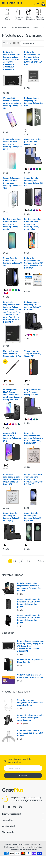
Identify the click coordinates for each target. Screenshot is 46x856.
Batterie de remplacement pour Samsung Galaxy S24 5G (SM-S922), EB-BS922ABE (12, 479)
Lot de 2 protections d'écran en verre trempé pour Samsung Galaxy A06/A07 (12, 224)
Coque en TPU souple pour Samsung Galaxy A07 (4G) (12, 437)
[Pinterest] (14, 807)
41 (30, 561)
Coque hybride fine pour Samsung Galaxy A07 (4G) (32, 392)
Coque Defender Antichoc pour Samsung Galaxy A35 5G (12, 262)
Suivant (41, 561)
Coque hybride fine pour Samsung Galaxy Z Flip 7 (32, 141)
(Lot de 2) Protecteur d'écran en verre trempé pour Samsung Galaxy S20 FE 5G (12, 144)
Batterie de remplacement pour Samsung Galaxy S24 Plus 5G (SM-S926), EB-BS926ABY (33, 438)
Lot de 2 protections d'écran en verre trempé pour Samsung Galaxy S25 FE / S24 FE (33, 479)
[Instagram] (20, 807)
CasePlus (16, 844)
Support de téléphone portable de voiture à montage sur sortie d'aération (30, 717)
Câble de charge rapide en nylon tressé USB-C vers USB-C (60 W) (30, 733)
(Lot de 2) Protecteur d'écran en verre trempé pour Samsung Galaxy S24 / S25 (12, 183)
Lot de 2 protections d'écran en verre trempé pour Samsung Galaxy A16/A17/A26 (33, 224)
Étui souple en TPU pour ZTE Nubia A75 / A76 (30, 660)
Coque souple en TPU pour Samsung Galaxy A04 (32, 353)
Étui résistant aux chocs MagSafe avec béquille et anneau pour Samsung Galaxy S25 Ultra (30, 587)
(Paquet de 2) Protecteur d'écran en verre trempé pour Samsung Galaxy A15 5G (12, 103)
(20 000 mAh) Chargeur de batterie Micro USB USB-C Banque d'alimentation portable (28, 603)
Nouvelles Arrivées (12, 575)
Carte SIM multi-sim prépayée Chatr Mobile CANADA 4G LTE (30, 676)
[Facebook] (3, 807)
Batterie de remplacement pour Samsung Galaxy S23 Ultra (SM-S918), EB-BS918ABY (33, 263)
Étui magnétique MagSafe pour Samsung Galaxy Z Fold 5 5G (32, 306)
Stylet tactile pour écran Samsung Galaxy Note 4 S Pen (12, 353)
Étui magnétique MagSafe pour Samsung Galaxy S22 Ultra (33, 102)
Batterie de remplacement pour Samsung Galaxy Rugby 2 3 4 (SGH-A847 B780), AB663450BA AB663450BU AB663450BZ (11, 61)
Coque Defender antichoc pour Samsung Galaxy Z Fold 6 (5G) (11, 517)
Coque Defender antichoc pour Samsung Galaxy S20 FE (33, 182)
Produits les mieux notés (16, 691)
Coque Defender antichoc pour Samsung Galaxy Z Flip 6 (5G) (32, 517)
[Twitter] (9, 807)
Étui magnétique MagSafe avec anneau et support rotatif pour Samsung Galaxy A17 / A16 (12, 394)
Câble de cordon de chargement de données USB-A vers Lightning (30, 702)
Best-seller (8, 632)
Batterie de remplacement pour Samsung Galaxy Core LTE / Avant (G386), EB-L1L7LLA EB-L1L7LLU (33, 58)
